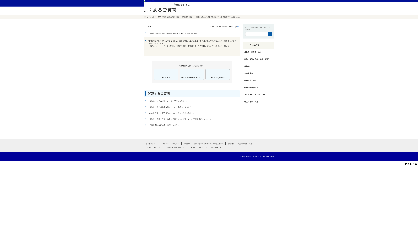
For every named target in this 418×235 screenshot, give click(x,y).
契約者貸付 (248, 73)
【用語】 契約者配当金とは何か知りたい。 (164, 125)
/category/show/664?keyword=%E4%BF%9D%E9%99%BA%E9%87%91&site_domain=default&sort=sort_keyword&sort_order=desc (272, 102)
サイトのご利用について (154, 147)
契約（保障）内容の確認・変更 (169, 17)
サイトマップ (150, 144)
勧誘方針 (231, 144)
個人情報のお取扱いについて (177, 147)
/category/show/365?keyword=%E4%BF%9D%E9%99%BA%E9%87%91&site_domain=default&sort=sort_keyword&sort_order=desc (272, 88)
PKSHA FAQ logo (411, 163)
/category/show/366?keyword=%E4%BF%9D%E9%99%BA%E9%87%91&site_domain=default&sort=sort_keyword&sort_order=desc (272, 95)
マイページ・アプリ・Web (254, 95)
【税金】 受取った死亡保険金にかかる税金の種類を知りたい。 (172, 113)
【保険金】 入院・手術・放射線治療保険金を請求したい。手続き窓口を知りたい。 (180, 119)
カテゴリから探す (150, 17)
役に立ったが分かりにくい (191, 77)
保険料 (246, 66)
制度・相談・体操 (251, 102)
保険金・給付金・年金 (253, 52)
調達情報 (187, 144)
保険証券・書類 (250, 80)
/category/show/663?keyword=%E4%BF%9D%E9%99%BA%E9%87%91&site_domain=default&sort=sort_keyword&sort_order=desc (272, 80)
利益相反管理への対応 (246, 144)
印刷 (238, 26)
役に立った (166, 77)
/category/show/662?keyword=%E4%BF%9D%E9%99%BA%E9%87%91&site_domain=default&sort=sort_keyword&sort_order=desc (272, 73)
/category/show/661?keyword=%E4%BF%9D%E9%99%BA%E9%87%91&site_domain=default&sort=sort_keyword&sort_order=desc (272, 66)
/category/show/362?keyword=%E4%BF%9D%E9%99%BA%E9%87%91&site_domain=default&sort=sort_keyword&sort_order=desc (272, 52)
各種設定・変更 (187, 17)
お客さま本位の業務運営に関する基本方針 (208, 144)
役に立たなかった (218, 77)
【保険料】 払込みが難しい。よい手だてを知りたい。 (169, 101)
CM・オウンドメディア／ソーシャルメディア (207, 147)
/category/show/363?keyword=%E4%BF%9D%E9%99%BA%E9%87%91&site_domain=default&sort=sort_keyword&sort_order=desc (272, 59)
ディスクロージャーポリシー (169, 144)
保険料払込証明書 (251, 87)
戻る (150, 26)
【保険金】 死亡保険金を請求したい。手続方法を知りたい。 (171, 107)
